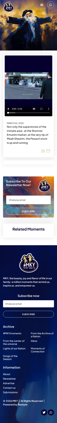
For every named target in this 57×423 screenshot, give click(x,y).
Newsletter (9, 378)
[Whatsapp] (50, 5)
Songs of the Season (10, 357)
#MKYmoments (12, 333)
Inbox (34, 340)
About (6, 374)
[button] (41, 4)
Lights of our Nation (14, 348)
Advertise (8, 383)
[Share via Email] (48, 151)
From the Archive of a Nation (42, 335)
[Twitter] (44, 412)
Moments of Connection (38, 350)
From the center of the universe (13, 342)
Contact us (9, 387)
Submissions (10, 392)
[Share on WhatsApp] (43, 151)
